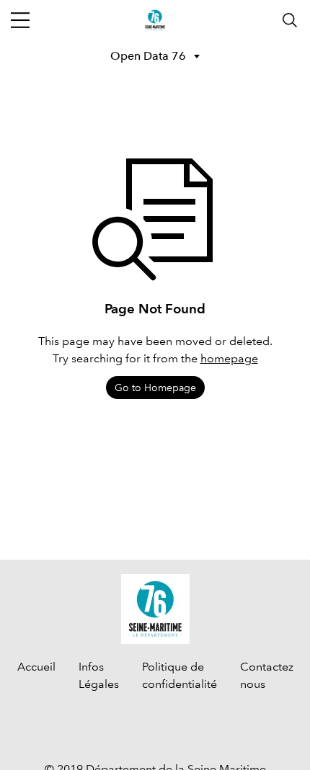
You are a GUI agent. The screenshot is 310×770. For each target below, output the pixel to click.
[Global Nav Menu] (20, 20)
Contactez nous (266, 675)
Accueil (36, 666)
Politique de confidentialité (179, 675)
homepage (229, 358)
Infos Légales (99, 675)
